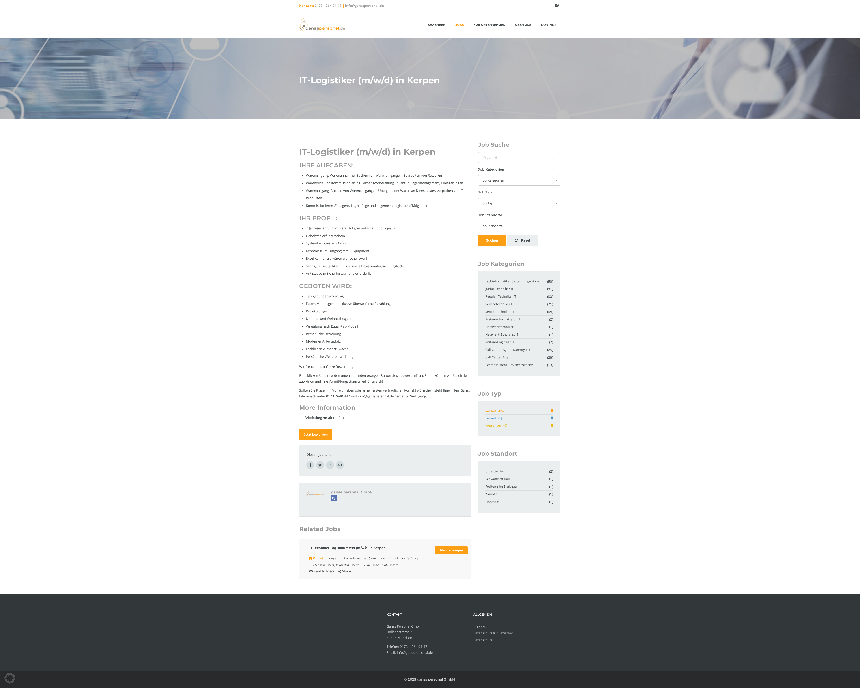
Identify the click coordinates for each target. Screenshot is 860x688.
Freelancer (496, 425)
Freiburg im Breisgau (501, 486)
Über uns (523, 24)
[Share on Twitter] (320, 465)
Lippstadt (492, 501)
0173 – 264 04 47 (413, 646)
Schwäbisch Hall (497, 479)
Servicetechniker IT (499, 304)
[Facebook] (334, 498)
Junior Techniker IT (499, 289)
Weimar (491, 494)
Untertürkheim (496, 471)
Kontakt (548, 24)
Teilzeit (493, 418)
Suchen (492, 240)
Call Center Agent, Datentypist (507, 349)
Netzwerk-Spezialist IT (501, 334)
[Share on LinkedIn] (330, 465)
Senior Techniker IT (499, 311)
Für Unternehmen (489, 24)
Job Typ (485, 192)
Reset (525, 240)
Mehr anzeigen (451, 550)
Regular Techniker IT (500, 296)
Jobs (459, 24)
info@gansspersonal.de (364, 5)
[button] (10, 678)
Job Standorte (490, 215)
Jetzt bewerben (316, 434)
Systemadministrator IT (502, 319)
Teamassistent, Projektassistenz (336, 565)
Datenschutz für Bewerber (493, 633)
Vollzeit (494, 411)
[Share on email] (340, 465)
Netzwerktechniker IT (501, 327)
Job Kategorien (491, 169)
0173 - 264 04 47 (328, 5)
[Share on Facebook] (310, 465)
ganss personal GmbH (352, 492)
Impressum (481, 626)
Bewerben (436, 24)
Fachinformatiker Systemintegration (369, 558)
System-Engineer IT (499, 342)
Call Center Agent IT (500, 357)
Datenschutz (482, 640)
